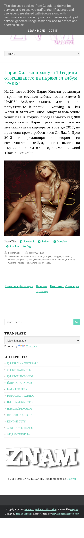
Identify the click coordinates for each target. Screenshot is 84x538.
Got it (53, 30)
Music (21, 262)
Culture (12, 262)
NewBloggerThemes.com (65, 513)
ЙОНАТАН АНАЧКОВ (19, 383)
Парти (37, 259)
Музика (67, 256)
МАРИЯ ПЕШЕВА (17, 389)
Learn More (36, 30)
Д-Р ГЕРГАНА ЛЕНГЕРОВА (22, 363)
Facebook (28, 241)
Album (61, 259)
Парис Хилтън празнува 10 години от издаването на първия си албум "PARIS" (40, 77)
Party (48, 262)
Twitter (45, 241)
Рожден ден (49, 259)
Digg (29, 246)
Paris (28, 262)
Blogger (71, 479)
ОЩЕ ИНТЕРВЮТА (18, 434)
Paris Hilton (38, 262)
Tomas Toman (23, 513)
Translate (31, 346)
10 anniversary (29, 256)
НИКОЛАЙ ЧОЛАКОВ (20, 408)
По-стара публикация (64, 286)
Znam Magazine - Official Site (40, 509)
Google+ (61, 241)
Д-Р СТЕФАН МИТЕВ (19, 370)
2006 (40, 256)
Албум (47, 256)
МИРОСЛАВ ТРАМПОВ (21, 395)
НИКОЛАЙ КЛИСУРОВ (20, 402)
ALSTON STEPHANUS (20, 428)
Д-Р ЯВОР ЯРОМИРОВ (20, 376)
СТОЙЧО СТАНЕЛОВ (19, 415)
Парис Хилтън (25, 259)
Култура (57, 256)
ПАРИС (12, 259)
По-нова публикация (19, 286)
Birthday (70, 259)
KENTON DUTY (16, 421)
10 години (14, 256)
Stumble (13, 246)
